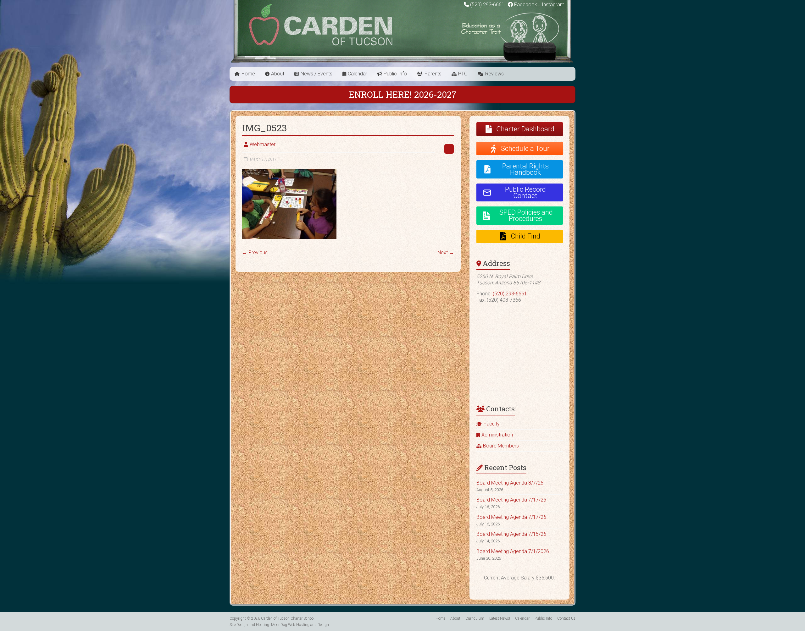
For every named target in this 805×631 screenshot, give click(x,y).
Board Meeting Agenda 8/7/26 (509, 483)
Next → (445, 252)
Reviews (494, 74)
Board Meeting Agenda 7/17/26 (511, 500)
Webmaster (262, 144)
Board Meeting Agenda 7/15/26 (511, 534)
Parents (433, 74)
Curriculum (474, 618)
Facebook (525, 5)
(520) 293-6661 (487, 5)
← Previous (255, 252)
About (277, 74)
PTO (463, 74)
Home (248, 74)
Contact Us (566, 618)
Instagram (552, 5)
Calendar (357, 74)
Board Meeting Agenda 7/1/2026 (512, 551)
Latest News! (499, 618)
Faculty (492, 424)
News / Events (316, 74)
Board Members (501, 446)
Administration (497, 435)
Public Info (395, 74)
